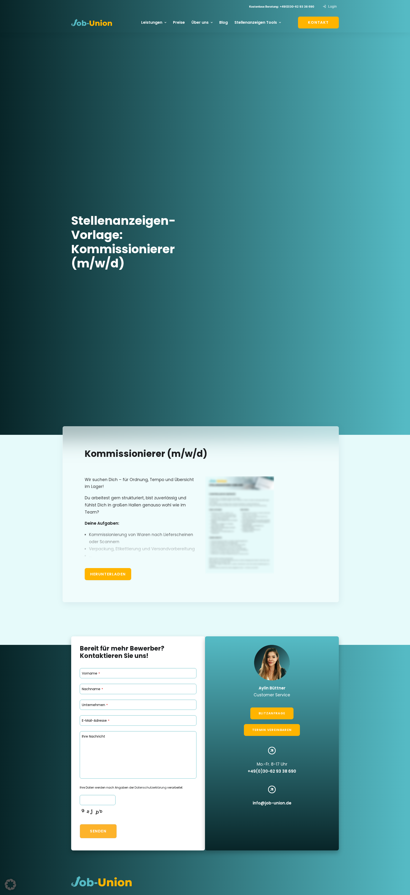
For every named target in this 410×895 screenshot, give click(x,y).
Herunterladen (108, 574)
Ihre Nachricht (93, 736)
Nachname (92, 689)
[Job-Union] (91, 22)
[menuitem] (331, 6)
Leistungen (151, 22)
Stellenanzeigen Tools (255, 22)
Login (332, 6)
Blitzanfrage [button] (272, 713)
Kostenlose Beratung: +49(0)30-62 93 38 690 (281, 6)
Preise (179, 22)
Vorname (91, 673)
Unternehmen (95, 704)
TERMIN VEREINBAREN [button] (272, 730)
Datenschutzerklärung (151, 787)
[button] (10, 884)
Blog (223, 22)
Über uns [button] (200, 22)
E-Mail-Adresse (95, 720)
